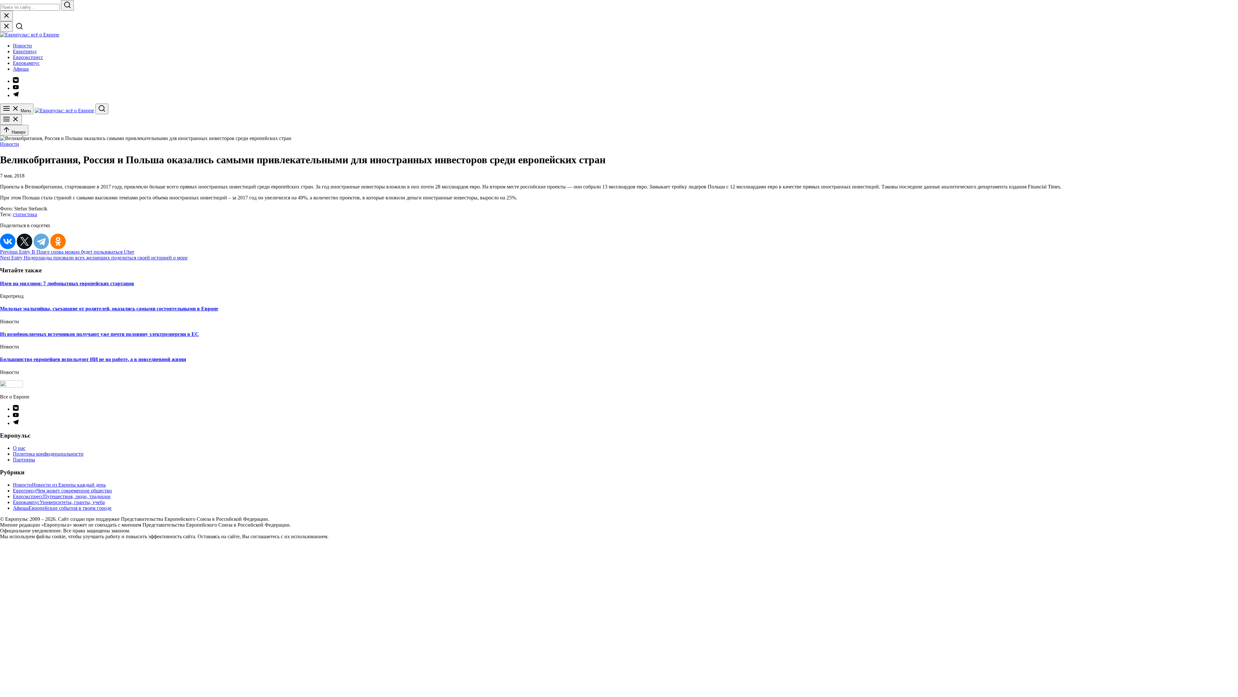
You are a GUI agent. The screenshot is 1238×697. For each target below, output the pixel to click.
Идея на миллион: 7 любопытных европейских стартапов (67, 283)
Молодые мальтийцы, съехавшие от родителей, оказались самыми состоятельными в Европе (109, 308)
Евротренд (24, 51)
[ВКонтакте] (7, 241)
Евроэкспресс (28, 57)
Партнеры (24, 459)
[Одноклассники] (58, 241)
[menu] (11, 119)
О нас (19, 448)
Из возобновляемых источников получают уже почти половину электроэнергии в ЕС (99, 334)
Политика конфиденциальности (48, 454)
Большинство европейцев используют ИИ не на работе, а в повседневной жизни (93, 359)
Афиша (21, 69)
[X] (24, 241)
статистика (25, 214)
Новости (22, 45)
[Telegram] (41, 241)
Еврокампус (26, 63)
